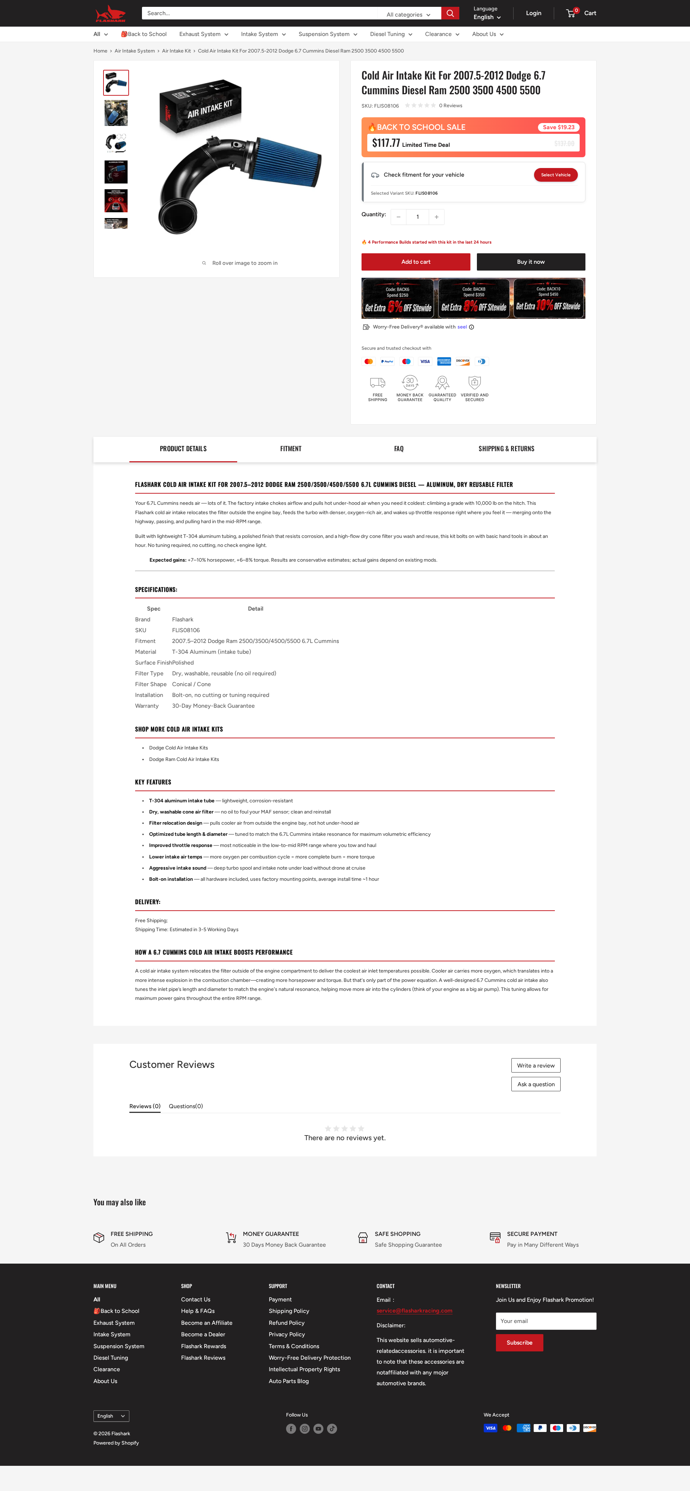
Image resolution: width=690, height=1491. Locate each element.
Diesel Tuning (387, 34)
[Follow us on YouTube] (318, 1429)
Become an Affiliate (207, 1322)
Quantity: (374, 214)
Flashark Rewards (203, 1346)
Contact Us (195, 1299)
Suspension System (324, 34)
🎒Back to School (144, 34)
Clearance (438, 34)
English (105, 1416)
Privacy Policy (287, 1334)
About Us (484, 34)
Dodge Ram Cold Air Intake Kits (184, 759)
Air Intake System (135, 51)
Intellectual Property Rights (304, 1369)
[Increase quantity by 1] (436, 217)
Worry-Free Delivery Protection (310, 1357)
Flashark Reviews (203, 1357)
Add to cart (416, 261)
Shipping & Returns (506, 448)
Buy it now (531, 261)
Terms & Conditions (294, 1346)
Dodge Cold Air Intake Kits (178, 748)
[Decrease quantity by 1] (398, 217)
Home (100, 51)
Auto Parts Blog (289, 1381)
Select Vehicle (556, 174)
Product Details (183, 448)
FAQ (399, 448)
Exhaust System (200, 34)
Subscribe (520, 1342)
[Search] (450, 13)
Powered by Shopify (116, 1443)
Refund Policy (287, 1322)
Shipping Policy (289, 1311)
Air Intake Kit (176, 51)
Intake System (259, 34)
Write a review (536, 1065)
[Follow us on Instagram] (305, 1429)
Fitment (291, 448)
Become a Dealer (203, 1334)
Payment (280, 1299)
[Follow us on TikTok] (332, 1429)
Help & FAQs (198, 1311)
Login (534, 13)
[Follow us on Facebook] (291, 1429)
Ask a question (536, 1084)
